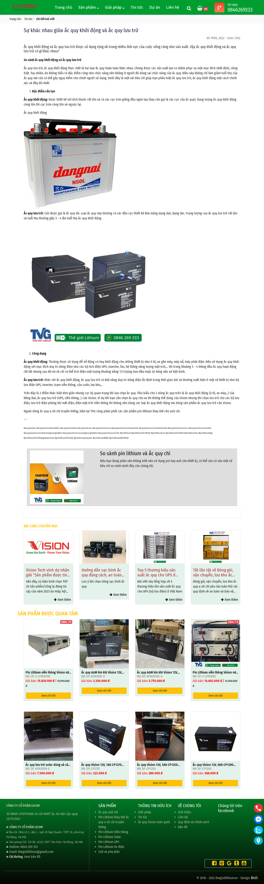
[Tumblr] (235, 864)
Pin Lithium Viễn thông (113, 832)
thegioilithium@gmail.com (35, 852)
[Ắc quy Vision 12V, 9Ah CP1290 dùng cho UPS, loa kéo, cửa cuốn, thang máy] (215, 736)
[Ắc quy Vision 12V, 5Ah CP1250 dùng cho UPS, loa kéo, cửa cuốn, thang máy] (159, 736)
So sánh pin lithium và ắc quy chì (135, 453)
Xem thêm (64, 600)
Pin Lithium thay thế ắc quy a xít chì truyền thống (113, 822)
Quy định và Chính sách (193, 822)
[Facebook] (213, 864)
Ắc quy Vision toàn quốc (154, 822)
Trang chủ (63, 7)
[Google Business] (228, 864)
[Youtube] (243, 864)
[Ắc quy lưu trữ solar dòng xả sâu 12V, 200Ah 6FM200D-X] (48, 736)
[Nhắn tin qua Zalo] (258, 830)
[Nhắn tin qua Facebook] (258, 819)
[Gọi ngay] (219, 8)
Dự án (154, 7)
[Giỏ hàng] (200, 9)
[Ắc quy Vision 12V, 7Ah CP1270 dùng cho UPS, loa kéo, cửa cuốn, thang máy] (104, 736)
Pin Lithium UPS (108, 842)
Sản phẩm (87, 7)
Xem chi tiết (48, 695)
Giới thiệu (184, 812)
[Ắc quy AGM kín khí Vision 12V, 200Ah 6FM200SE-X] (159, 643)
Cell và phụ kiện (109, 852)
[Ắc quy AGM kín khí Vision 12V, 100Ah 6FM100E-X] (104, 643)
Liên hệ (172, 7)
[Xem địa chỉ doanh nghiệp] (258, 840)
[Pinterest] (220, 864)
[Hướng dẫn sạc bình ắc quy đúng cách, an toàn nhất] (104, 547)
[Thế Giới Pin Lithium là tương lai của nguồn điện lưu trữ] (24, 7)
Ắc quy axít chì (108, 812)
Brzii (254, 878)
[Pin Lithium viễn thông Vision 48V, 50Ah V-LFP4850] (215, 643)
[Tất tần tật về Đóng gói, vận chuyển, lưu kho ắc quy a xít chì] (215, 547)
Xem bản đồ (32, 857)
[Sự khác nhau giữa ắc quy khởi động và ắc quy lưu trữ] (57, 477)
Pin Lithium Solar (109, 837)
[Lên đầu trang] (259, 861)
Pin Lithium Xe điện (111, 847)
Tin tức (137, 7)
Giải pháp (114, 7)
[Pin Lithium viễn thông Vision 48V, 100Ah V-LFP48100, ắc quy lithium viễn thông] (48, 643)
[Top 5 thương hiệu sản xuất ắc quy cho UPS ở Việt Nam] (159, 547)
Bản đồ (182, 827)
